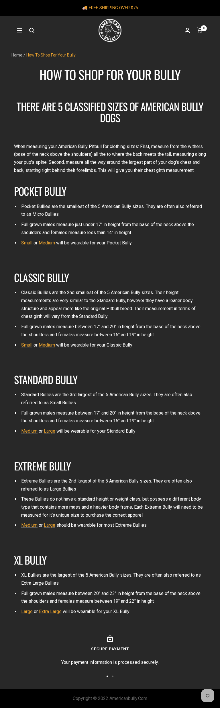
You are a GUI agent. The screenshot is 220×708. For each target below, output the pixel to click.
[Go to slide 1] (107, 676)
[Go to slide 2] (112, 676)
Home (16, 55)
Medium (47, 243)
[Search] (31, 30)
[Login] (187, 30)
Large (49, 431)
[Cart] (200, 30)
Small (26, 243)
